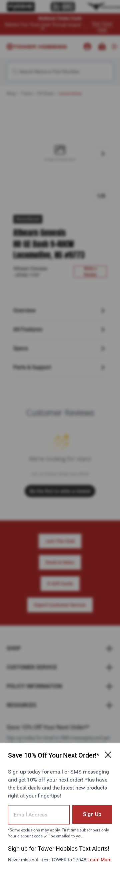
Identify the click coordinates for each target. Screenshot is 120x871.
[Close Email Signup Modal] (108, 755)
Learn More (99, 859)
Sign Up (92, 814)
